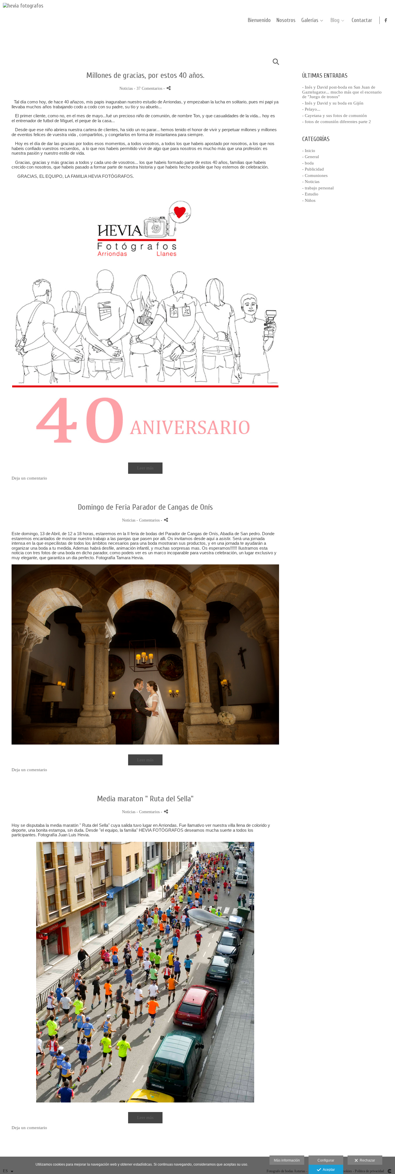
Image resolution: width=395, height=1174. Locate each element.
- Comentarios (148, 520)
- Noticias (311, 181)
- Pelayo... (311, 109)
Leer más (145, 468)
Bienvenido (259, 20)
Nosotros (286, 20)
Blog (335, 20)
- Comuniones (315, 175)
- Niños (308, 200)
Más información (287, 1160)
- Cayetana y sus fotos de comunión (334, 115)
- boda (308, 163)
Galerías (309, 20)
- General (310, 156)
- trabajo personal (318, 188)
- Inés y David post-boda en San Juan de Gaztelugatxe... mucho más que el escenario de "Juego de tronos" (342, 92)
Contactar (362, 20)
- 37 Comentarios (148, 88)
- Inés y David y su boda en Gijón (332, 103)
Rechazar (366, 1160)
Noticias (126, 88)
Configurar (326, 1160)
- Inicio (308, 150)
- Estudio (310, 194)
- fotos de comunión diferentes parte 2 (336, 121)
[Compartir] (168, 88)
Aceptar (328, 1170)
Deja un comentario (29, 478)
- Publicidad (313, 169)
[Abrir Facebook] (386, 20)
